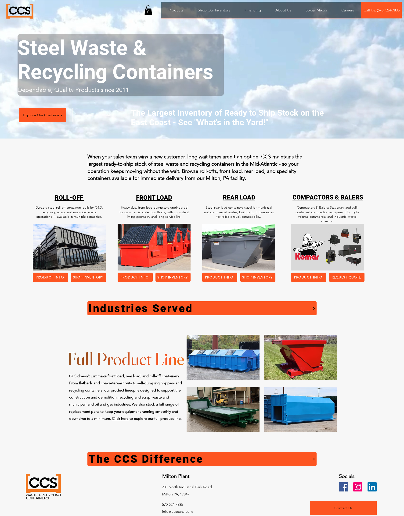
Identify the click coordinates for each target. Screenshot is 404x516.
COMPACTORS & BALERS (327, 197)
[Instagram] (357, 486)
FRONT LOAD (154, 197)
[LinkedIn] (372, 486)
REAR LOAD (239, 197)
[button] (148, 10)
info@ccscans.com (177, 511)
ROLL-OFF (69, 197)
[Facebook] (343, 486)
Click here (120, 418)
